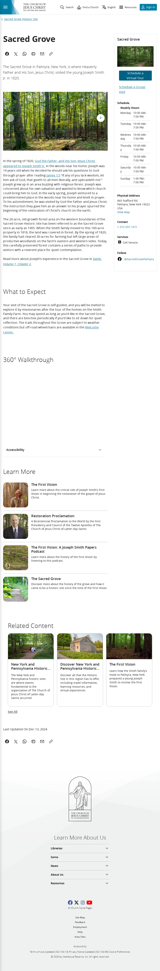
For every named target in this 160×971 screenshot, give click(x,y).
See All (12, 711)
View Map (123, 212)
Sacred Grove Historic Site (21, 19)
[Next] (101, 118)
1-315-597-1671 (127, 227)
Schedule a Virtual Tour (135, 75)
